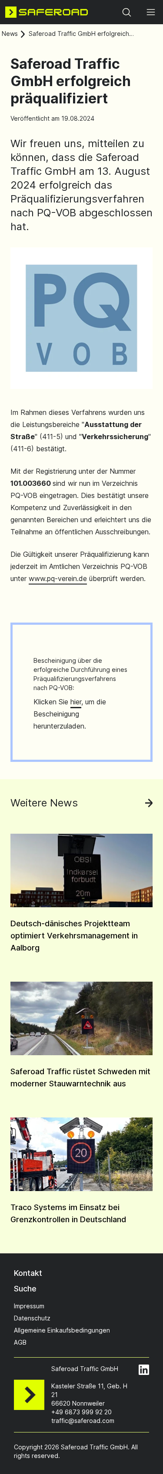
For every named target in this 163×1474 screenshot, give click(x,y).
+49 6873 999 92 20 (81, 1412)
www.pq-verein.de (58, 578)
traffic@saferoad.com (82, 1420)
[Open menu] (151, 12)
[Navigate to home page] (46, 12)
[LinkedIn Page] (144, 1370)
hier (75, 701)
